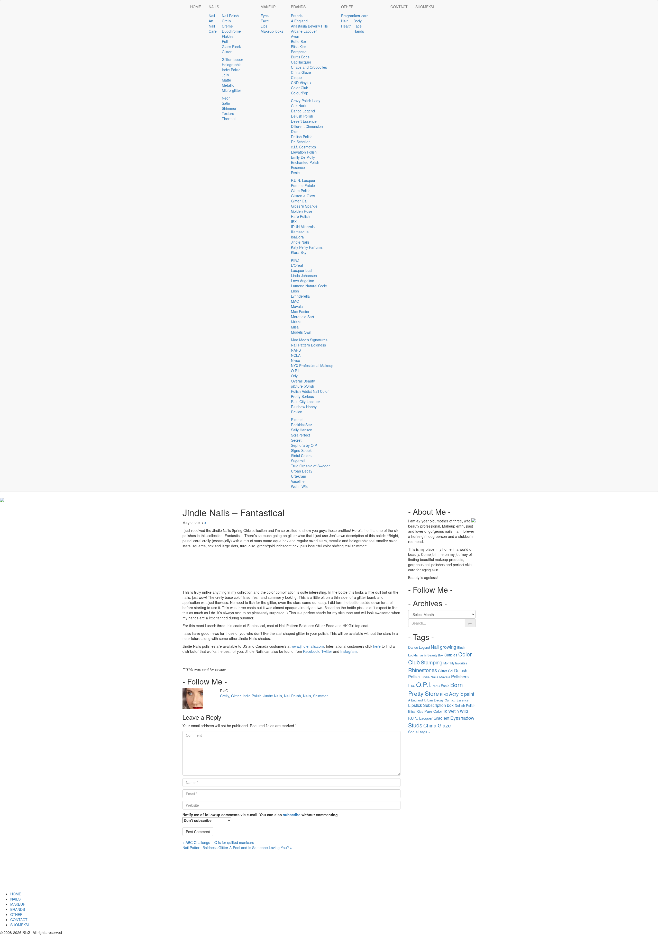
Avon (295, 36)
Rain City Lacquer (305, 401)
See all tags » (419, 731)
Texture (228, 113)
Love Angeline (302, 280)
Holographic (231, 64)
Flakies (227, 36)
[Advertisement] (442, 814)
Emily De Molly (303, 157)
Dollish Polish (302, 136)
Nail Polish (230, 15)
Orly (294, 375)
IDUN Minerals (303, 226)
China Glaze (301, 72)
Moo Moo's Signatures (309, 339)
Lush (295, 290)
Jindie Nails (300, 242)
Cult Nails (298, 105)
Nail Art (212, 18)
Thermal (228, 118)
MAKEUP (268, 6)
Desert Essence (304, 121)
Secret (296, 440)
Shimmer (229, 108)
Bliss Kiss (298, 46)
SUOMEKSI (424, 6)
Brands (297, 15)
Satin (226, 103)
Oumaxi (450, 700)
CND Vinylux (301, 82)
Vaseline (298, 481)
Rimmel (297, 419)
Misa (295, 327)
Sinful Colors (301, 455)
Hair (344, 20)
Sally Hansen (301, 429)
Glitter (227, 51)
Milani (295, 321)
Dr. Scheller (300, 141)
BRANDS (298, 6)
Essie (295, 172)
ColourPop (299, 92)
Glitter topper (232, 59)
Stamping (431, 662)
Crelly (226, 20)
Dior (294, 131)
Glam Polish (300, 190)
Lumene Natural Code (309, 285)
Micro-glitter (231, 90)
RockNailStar (301, 424)
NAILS (214, 6)
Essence (298, 167)
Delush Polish (302, 116)
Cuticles (450, 654)
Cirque (296, 77)
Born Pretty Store (435, 688)
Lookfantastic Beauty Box (425, 655)
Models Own (301, 332)
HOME (195, 6)
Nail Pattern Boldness (308, 345)
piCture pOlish (302, 386)
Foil (225, 41)
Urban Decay (301, 471)
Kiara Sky (298, 252)
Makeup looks (272, 31)
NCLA (295, 355)
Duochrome (231, 31)
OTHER (347, 6)
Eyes (265, 15)
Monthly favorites (455, 663)
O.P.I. (295, 370)
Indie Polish (231, 69)
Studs (415, 725)
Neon (226, 98)
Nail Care (213, 28)
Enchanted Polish (305, 162)
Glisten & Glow (303, 195)
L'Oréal (297, 265)
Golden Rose (301, 211)
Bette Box (299, 41)
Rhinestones (422, 670)
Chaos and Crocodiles (309, 67)
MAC (295, 301)
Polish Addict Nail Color (310, 391)
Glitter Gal (299, 200)
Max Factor (300, 311)
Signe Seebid (302, 450)
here (377, 646)
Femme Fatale (303, 185)
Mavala (297, 306)
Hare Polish (300, 216)
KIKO (295, 260)
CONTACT (399, 6)
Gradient (441, 718)
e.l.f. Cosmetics (303, 146)
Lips (264, 26)
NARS (296, 350)
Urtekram (298, 476)
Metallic (228, 85)
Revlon (296, 411)
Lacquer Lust (301, 270)
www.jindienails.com (307, 646)
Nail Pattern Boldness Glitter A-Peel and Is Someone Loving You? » (237, 847)
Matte (226, 80)
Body (357, 20)
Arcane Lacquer (304, 31)
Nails (307, 695)
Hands (358, 31)
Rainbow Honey (304, 406)
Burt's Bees (300, 56)
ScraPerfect (300, 435)
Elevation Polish (304, 152)
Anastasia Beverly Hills (309, 26)
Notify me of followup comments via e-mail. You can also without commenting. (260, 814)
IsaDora (297, 236)
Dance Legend (303, 110)
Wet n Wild (299, 486)
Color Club (299, 87)
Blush (461, 647)
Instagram (348, 651)
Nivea (295, 360)
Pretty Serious (302, 396)
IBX (294, 221)
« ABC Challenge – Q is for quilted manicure (218, 842)
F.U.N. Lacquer (303, 180)
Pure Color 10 (435, 711)
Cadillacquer (301, 62)
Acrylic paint (461, 693)
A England (299, 20)
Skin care (361, 15)
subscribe (291, 814)
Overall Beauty (303, 381)
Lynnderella (300, 296)
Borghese (299, 51)
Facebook (311, 651)
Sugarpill (298, 460)
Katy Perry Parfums (307, 247)
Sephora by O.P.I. (305, 445)
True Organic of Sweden (311, 465)
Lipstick (415, 705)
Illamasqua (300, 231)
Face (265, 20)
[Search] (470, 624)
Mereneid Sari (302, 316)
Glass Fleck (231, 46)
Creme (227, 26)
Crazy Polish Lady (305, 100)
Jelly (225, 74)
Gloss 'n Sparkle (304, 206)
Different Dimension (307, 126)
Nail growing (443, 646)
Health (346, 26)
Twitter (326, 651)
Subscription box (438, 705)
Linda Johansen (304, 275)
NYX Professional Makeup (312, 365)
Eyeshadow (462, 717)
